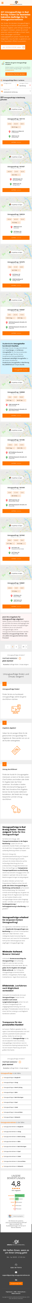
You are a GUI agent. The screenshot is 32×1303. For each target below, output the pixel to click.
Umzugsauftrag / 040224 (16, 214)
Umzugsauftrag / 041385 (16, 440)
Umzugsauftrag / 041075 (16, 262)
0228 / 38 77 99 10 (16, 1268)
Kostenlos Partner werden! (16, 74)
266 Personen (19, 1199)
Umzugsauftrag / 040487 (16, 310)
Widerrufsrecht (16, 1293)
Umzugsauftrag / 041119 (16, 119)
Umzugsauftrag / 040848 (16, 392)
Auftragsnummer (7, 83)
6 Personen (18, 1205)
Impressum (9, 1292)
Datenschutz (21, 1292)
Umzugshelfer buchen (20, 370)
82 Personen (19, 1202)
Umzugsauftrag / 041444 (16, 488)
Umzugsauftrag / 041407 (16, 167)
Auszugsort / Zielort (24, 83)
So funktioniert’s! (9, 70)
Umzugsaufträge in (12, 1077)
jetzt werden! (12, 47)
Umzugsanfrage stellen (16, 1283)
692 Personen (19, 1195)
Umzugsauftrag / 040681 (16, 583)
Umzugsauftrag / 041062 (16, 535)
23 (23, 647)
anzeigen (16, 142)
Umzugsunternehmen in (13, 1126)
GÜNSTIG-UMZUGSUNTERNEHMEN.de (16, 3)
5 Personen (18, 1209)
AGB (15, 1292)
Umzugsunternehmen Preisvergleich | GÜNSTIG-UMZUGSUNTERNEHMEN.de (16, 1243)
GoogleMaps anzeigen (16, 109)
